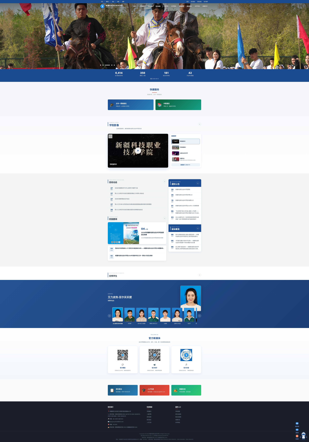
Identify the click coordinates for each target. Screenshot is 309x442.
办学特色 (173, 6)
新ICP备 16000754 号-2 (146, 435)
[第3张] (105, 65)
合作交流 (197, 6)
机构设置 (150, 6)
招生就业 (193, 1)
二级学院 (165, 6)
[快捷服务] (303, 435)
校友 (113, 1)
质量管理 (181, 6)
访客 (118, 1)
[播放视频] (138, 151)
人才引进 (149, 422)
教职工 (107, 1)
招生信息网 (178, 414)
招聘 (123, 1)
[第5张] (114, 65)
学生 (102, 1)
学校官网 (177, 411)
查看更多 (205, 60)
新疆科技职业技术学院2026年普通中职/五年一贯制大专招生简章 (133, 255)
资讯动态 (199, 1)
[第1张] (100, 65)
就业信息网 (178, 417)
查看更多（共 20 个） (185, 164)
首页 (188, 1)
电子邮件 (206, 1)
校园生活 (205, 6)
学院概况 (142, 6)
